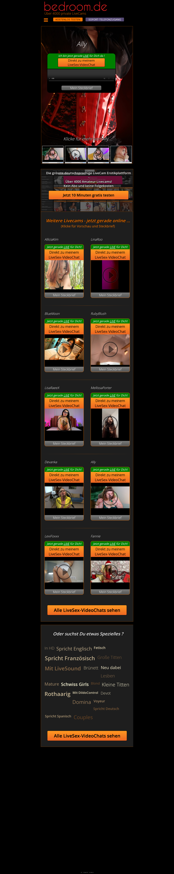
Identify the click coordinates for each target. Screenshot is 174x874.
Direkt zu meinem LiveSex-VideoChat (81, 62)
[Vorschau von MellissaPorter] (110, 436)
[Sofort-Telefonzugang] (51, 18)
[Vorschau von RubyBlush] (110, 350)
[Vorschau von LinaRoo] (110, 288)
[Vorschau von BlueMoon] (64, 362)
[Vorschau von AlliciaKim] (64, 288)
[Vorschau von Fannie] (110, 585)
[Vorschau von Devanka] (64, 510)
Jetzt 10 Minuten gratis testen (88, 195)
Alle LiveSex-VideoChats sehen (87, 610)
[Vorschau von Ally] (110, 510)
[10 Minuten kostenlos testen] (50, 18)
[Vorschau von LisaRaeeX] (64, 424)
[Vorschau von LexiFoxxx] (64, 585)
